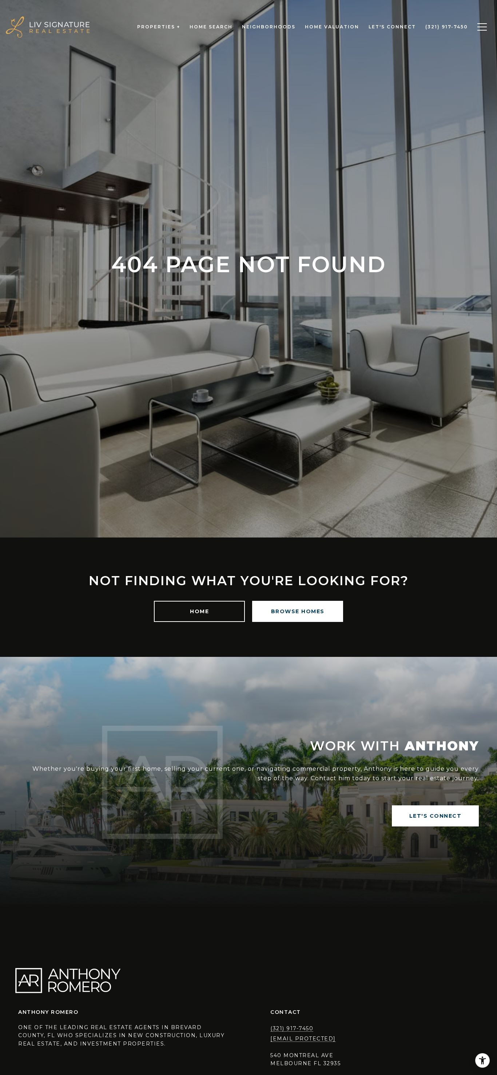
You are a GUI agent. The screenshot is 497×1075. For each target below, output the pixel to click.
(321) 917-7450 (291, 1028)
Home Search (211, 26)
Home (199, 611)
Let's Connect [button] (435, 816)
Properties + (158, 26)
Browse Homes (298, 611)
